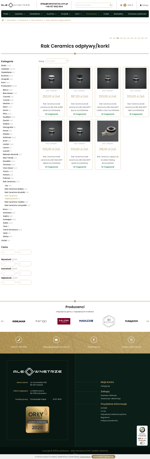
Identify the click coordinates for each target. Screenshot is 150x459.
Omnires (9, 164)
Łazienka (19, 14)
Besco (8, 90)
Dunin (7, 110)
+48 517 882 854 (18, 346)
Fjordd (8, 120)
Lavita (7, 147)
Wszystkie (11, 20)
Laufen (8, 144)
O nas (103, 411)
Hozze (7, 130)
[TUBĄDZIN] (109, 315)
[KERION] (19, 315)
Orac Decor (10, 168)
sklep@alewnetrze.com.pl (56, 346)
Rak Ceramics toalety (16, 202)
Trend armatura (12, 229)
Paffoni (8, 175)
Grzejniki (64, 14)
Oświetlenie (34, 14)
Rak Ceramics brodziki (17, 192)
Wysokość (9, 259)
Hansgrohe (9, 127)
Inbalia (7, 134)
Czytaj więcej (85, 457)
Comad (8, 96)
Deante (8, 103)
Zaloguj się (105, 386)
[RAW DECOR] (86, 315)
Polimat (8, 178)
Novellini (9, 161)
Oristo (8, 171)
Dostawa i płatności (137, 14)
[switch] (142, 443)
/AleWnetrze (93, 346)
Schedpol (9, 219)
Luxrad (7, 151)
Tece (6, 226)
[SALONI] (41, 315)
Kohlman (9, 137)
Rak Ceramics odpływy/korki (58, 20)
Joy (8, 185)
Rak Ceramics (37, 20)
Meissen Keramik (12, 154)
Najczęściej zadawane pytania (113, 414)
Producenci (91, 14)
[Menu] (146, 427)
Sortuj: (41, 61)
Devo (7, 107)
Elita (7, 113)
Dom (77, 14)
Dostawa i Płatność (109, 395)
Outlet (106, 14)
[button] (57, 61)
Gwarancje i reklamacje (111, 398)
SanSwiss (9, 212)
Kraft (7, 141)
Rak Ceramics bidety (16, 189)
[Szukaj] (110, 5)
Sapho (8, 216)
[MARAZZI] (64, 321)
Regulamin (105, 417)
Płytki (6, 14)
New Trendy (10, 158)
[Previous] (2, 321)
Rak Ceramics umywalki (17, 205)
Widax (7, 236)
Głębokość (9, 278)
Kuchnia (50, 14)
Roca (7, 209)
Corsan (8, 100)
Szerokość (9, 268)
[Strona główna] (2, 20)
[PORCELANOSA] (131, 315)
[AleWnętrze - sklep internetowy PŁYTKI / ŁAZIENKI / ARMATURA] (15, 5)
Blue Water (10, 93)
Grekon (8, 124)
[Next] (147, 321)
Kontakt (104, 408)
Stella (8, 223)
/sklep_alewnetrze (131, 346)
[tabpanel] (75, 33)
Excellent (9, 117)
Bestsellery (118, 14)
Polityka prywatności (109, 420)
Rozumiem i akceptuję (103, 456)
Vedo (7, 233)
